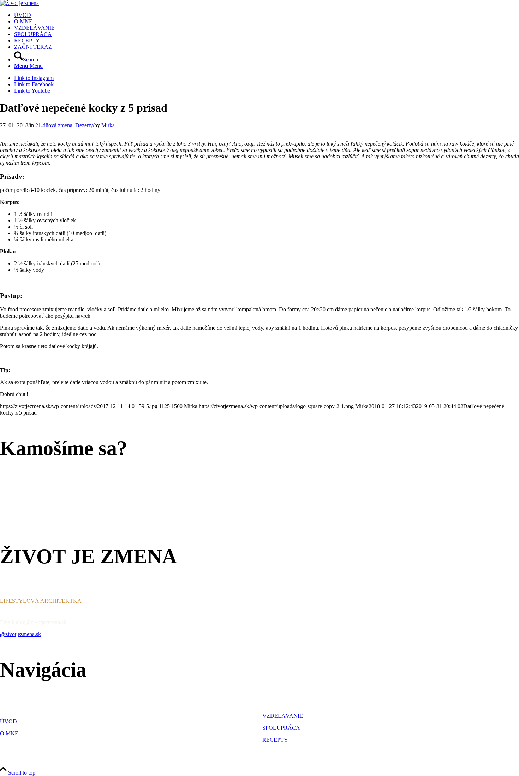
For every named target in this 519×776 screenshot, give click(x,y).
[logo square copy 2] (19, 3)
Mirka (108, 125)
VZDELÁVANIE (282, 716)
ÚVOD (8, 721)
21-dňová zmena (53, 125)
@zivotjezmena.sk (20, 634)
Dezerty (84, 125)
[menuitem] (266, 15)
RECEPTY (275, 740)
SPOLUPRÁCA (281, 728)
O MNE (9, 733)
